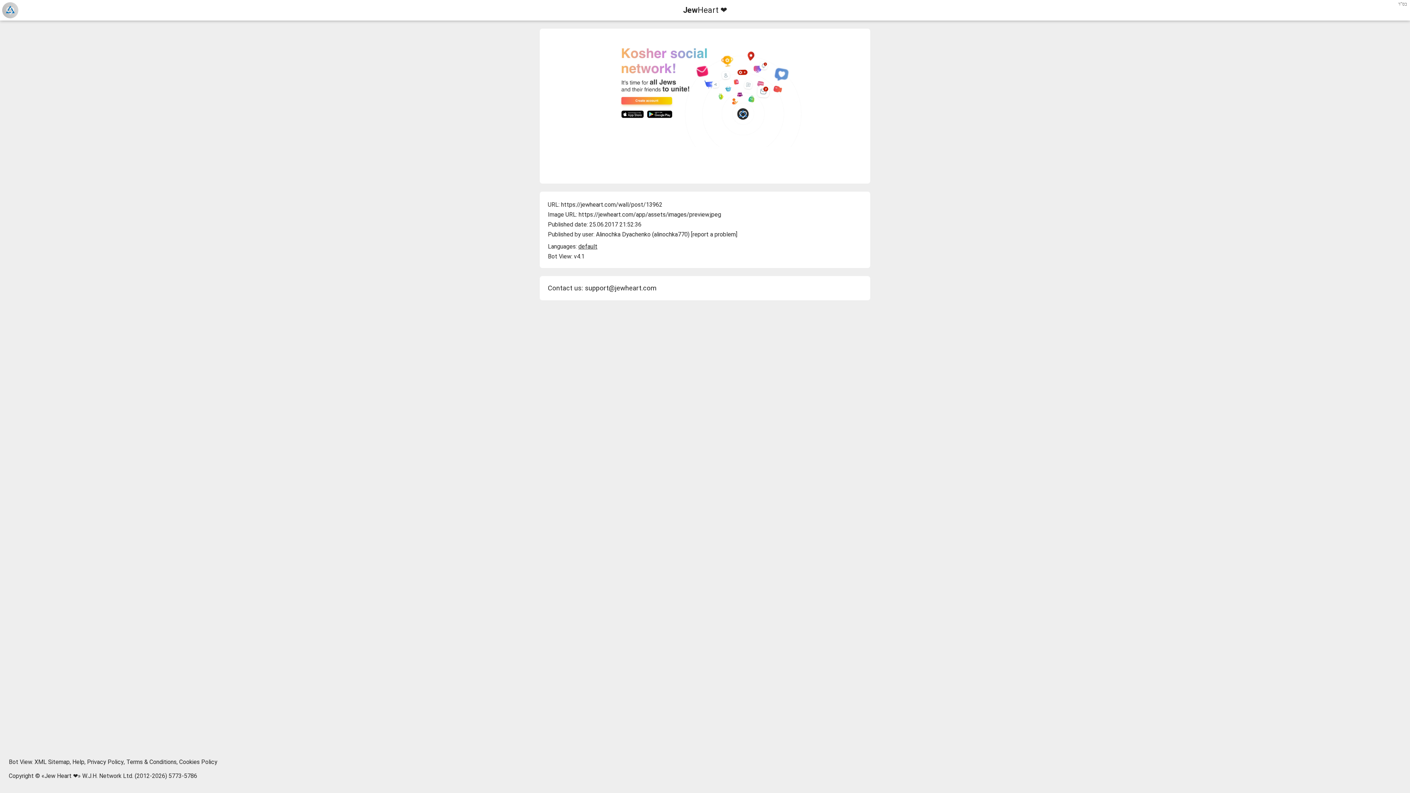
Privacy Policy (105, 761)
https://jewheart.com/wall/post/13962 (611, 204)
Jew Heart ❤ (61, 775)
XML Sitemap (52, 761)
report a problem (714, 234)
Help (78, 761)
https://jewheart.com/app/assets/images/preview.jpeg (650, 214)
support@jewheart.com (621, 288)
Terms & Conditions (151, 761)
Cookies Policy (198, 761)
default (587, 246)
